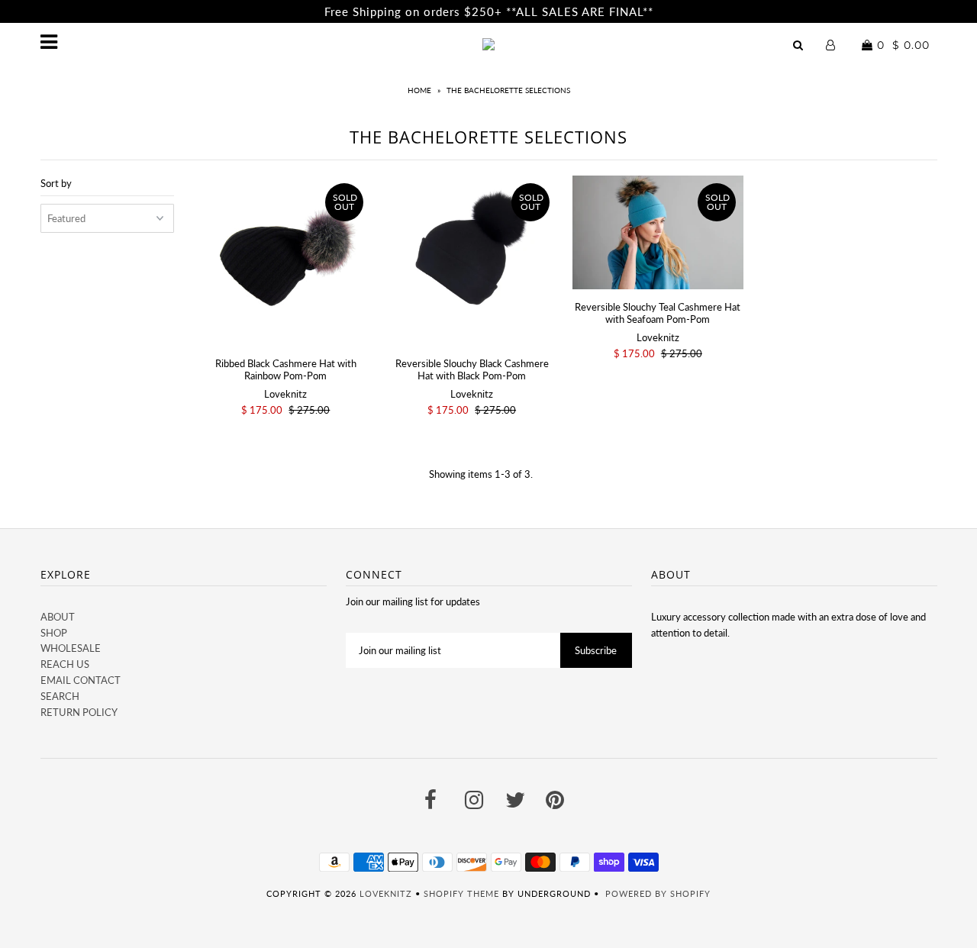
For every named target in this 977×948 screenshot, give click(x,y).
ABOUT (57, 617)
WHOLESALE (70, 648)
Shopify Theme (461, 893)
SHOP (53, 633)
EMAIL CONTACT (80, 680)
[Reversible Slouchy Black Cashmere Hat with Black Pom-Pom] (471, 261)
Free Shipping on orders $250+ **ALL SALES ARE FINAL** (488, 11)
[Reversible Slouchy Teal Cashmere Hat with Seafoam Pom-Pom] (657, 232)
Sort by (56, 183)
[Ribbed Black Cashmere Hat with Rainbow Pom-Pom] (286, 261)
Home (419, 90)
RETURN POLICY (79, 712)
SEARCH (59, 696)
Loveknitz (386, 893)
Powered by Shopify (658, 893)
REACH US (64, 664)
